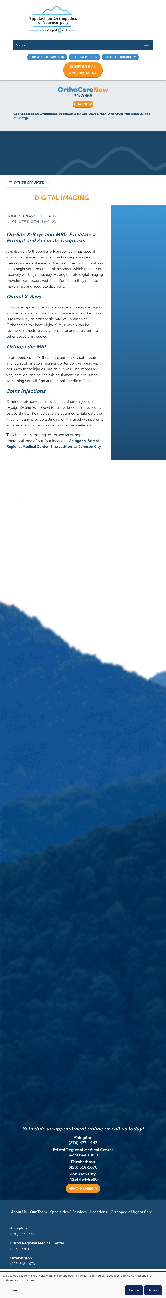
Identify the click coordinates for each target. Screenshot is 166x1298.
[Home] (52, 20)
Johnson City (89, 446)
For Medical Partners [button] (47, 57)
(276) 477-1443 (83, 1143)
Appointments (83, 1188)
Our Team (38, 1212)
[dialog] (83, 1284)
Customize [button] (10, 1290)
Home (11, 216)
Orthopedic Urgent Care (131, 1212)
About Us (19, 1212)
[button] (83, 70)
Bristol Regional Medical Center (37, 1243)
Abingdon (77, 441)
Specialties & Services (68, 1212)
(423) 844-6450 (83, 1155)
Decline (134, 1290)
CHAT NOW (83, 104)
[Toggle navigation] (146, 45)
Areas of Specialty (39, 216)
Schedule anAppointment (83, 69)
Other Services (29, 182)
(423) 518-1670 (83, 1167)
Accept (153, 1290)
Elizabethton (61, 446)
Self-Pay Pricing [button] (84, 57)
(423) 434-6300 (83, 1179)
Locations (98, 1212)
